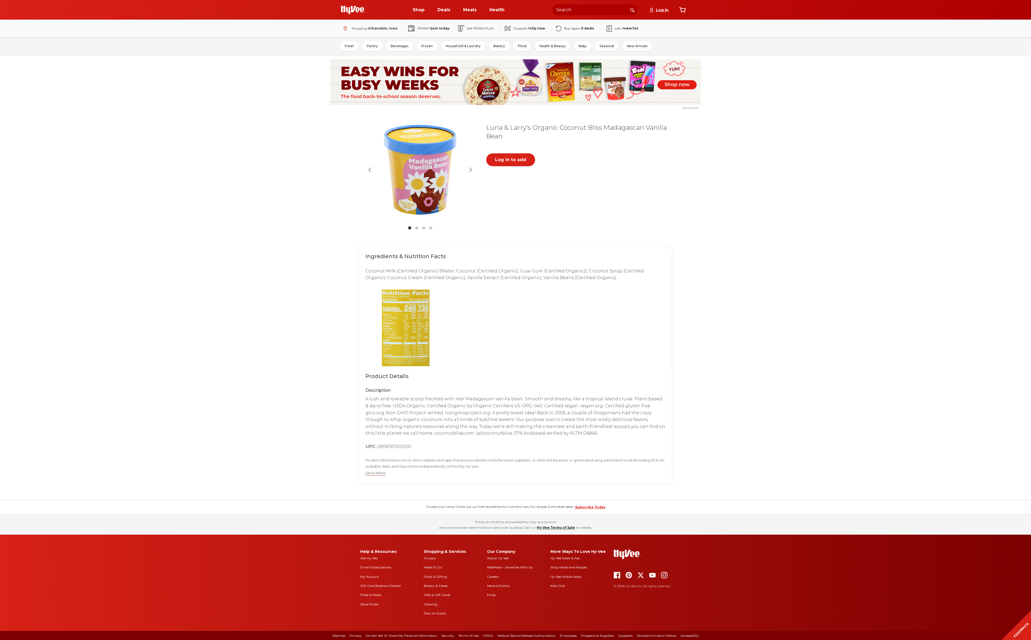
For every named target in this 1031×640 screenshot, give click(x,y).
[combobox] (595, 10)
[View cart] (682, 10)
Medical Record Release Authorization (527, 636)
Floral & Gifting (435, 577)
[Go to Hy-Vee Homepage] (353, 10)
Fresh (349, 46)
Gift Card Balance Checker (380, 586)
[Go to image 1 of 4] (409, 228)
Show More (375, 473)
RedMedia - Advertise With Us (509, 567)
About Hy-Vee (498, 558)
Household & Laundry (463, 46)
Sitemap (339, 636)
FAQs (491, 595)
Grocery (430, 558)
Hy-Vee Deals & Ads (565, 558)
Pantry (372, 46)
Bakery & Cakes (436, 586)
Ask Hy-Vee (368, 558)
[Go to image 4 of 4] (430, 228)
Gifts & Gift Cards (437, 595)
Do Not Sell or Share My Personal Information (401, 636)
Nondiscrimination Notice (656, 636)
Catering (430, 604)
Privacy (356, 636)
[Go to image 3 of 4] (423, 228)
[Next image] (470, 170)
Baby (583, 46)
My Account (369, 577)
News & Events (498, 586)
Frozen (427, 46)
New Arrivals (637, 46)
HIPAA (488, 636)
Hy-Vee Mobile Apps (565, 577)
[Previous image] (369, 170)
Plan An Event (435, 613)
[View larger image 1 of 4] (420, 169)
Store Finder (369, 604)
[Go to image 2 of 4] (416, 228)
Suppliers (625, 636)
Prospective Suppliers (597, 636)
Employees (568, 636)
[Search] (632, 9)
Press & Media (370, 595)
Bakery (499, 46)
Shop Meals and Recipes (568, 567)
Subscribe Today (590, 507)
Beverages (399, 46)
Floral (522, 46)
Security (447, 636)
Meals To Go (433, 567)
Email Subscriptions (375, 567)
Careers (493, 577)
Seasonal (607, 46)
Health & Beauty (552, 46)
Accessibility (689, 636)
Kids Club (557, 586)
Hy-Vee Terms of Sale (556, 528)
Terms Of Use (468, 636)
